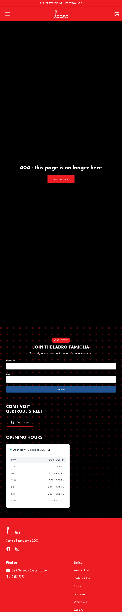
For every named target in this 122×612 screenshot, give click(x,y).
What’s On (80, 602)
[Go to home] (61, 14)
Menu (77, 586)
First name (11, 360)
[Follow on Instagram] (17, 550)
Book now (23, 422)
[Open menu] (8, 13)
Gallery (78, 610)
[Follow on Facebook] (8, 550)
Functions (79, 594)
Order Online (82, 578)
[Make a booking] (116, 14)
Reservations (81, 570)
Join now (61, 389)
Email (9, 374)
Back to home (61, 179)
